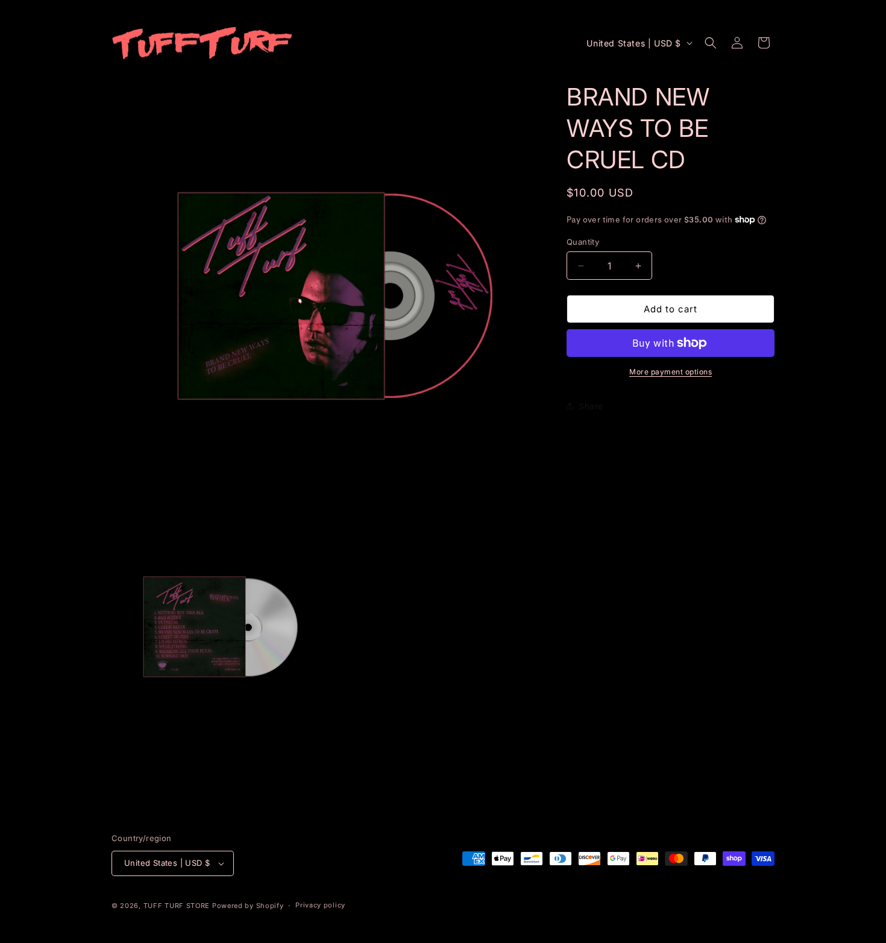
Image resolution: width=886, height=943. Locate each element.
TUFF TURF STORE (176, 905)
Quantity (583, 242)
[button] (710, 43)
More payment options (670, 371)
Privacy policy (320, 905)
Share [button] (591, 406)
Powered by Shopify (248, 905)
